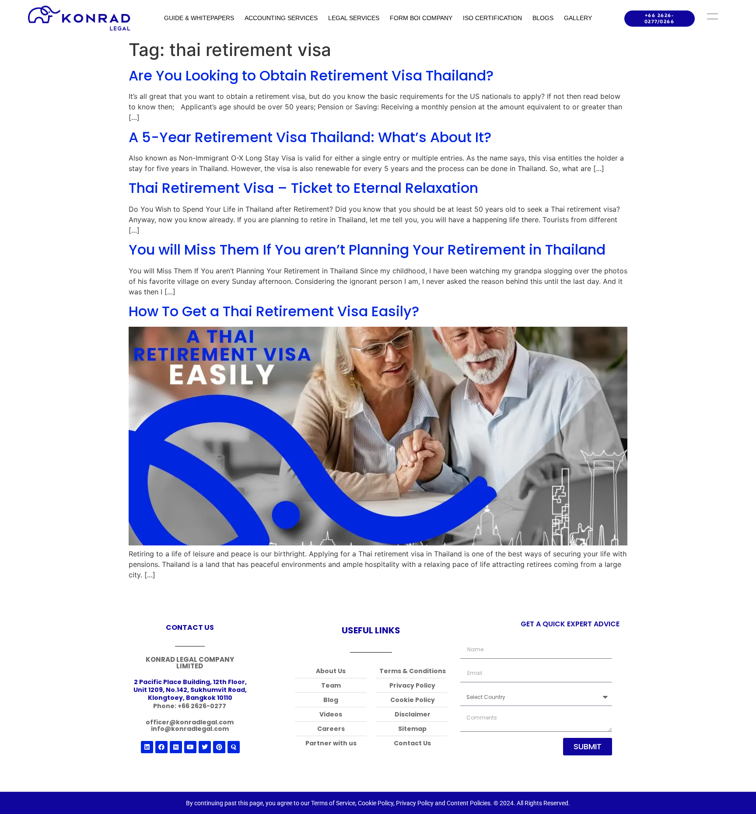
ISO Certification (492, 17)
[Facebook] (161, 747)
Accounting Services (281, 17)
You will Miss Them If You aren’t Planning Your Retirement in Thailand (367, 249)
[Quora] (234, 747)
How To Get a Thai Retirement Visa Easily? (274, 311)
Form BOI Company (421, 17)
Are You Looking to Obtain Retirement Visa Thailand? (311, 75)
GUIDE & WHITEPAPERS (199, 17)
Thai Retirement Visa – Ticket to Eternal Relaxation (303, 188)
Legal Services (353, 17)
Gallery (578, 17)
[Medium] (176, 747)
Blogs (542, 17)
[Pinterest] (219, 747)
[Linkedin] (147, 747)
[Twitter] (205, 747)
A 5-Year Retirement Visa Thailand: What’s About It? (310, 137)
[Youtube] (190, 747)
